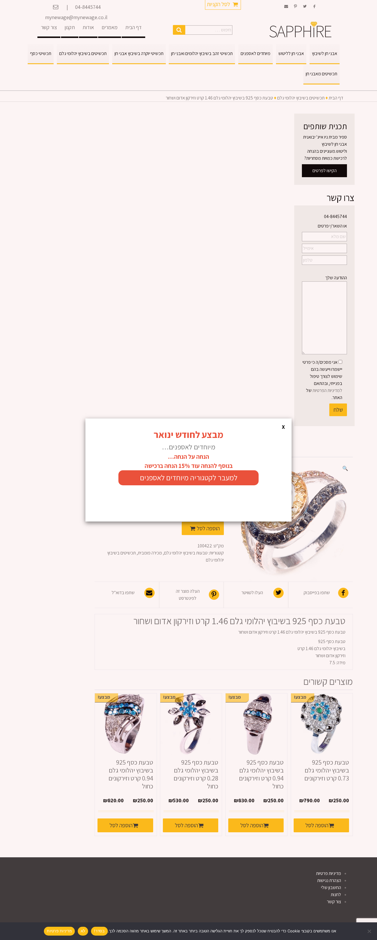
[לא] (370, 931)
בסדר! (99, 931)
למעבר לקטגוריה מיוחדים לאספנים (188, 477)
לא (83, 931)
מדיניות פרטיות (59, 931)
